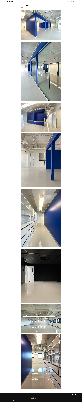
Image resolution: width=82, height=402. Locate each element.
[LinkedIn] (75, 394)
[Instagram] (72, 394)
